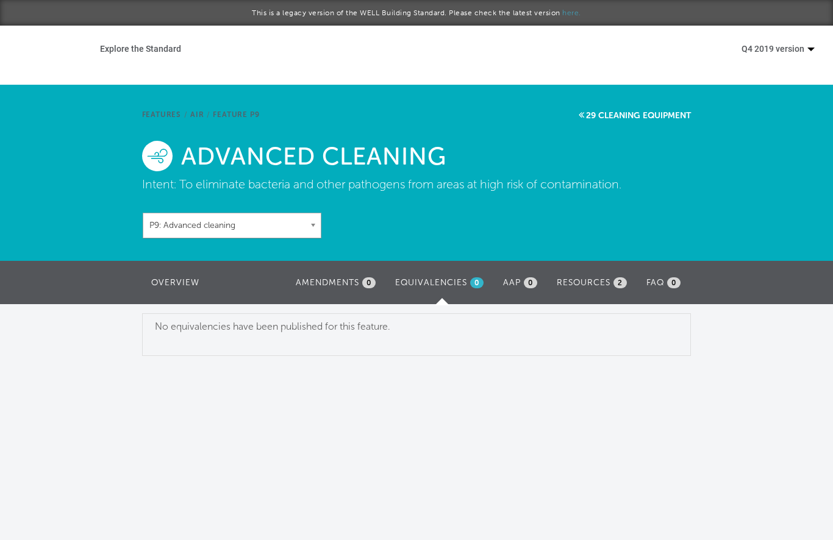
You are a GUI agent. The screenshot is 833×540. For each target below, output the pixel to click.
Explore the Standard (140, 48)
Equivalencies (442, 286)
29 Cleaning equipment (638, 115)
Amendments (333, 282)
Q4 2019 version (774, 48)
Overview (175, 282)
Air (197, 114)
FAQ (661, 282)
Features (161, 114)
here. (571, 13)
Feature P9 (236, 114)
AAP (518, 282)
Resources (590, 282)
